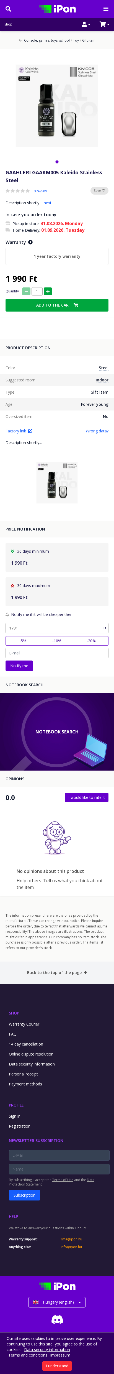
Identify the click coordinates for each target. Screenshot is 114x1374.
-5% (22, 640)
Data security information (32, 1064)
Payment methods (25, 1084)
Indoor (102, 380)
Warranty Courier (24, 1024)
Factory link (16, 431)
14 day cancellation (26, 1044)
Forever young (94, 404)
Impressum (60, 1355)
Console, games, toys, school (47, 40)
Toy (75, 40)
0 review (40, 191)
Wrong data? (97, 431)
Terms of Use (62, 1179)
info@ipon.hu (71, 1247)
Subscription (24, 1195)
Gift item (87, 40)
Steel (103, 367)
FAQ (13, 1034)
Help (13, 1216)
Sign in (14, 1116)
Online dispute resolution (31, 1054)
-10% (56, 640)
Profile (16, 1105)
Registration (19, 1126)
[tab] (56, 161)
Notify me (19, 665)
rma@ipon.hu (71, 1239)
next (47, 202)
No (105, 416)
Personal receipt (23, 1074)
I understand (57, 1365)
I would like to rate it (86, 797)
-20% (91, 640)
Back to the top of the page (54, 972)
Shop (8, 24)
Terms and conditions (27, 1355)
